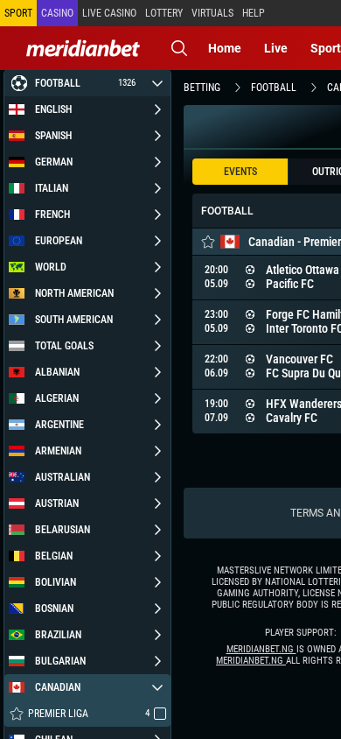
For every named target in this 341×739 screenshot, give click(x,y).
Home (224, 48)
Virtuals (212, 13)
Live (276, 48)
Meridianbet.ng (261, 649)
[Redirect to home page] (83, 48)
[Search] (179, 48)
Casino (57, 13)
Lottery (164, 13)
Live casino (109, 13)
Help (253, 13)
